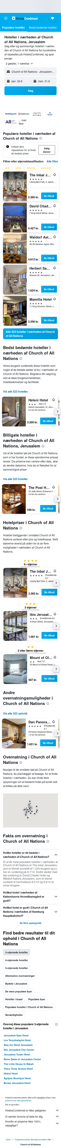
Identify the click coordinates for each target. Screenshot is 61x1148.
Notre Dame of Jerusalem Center (22, 1059)
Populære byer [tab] (36, 999)
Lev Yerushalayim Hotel (17, 1040)
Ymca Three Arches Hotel (18, 1068)
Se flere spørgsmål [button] (30, 923)
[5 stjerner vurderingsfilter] (46, 169)
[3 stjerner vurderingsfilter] (18, 169)
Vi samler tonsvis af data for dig (24, 1116)
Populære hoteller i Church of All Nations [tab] (29, 1007)
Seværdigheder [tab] (14, 1015)
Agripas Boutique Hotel (17, 1078)
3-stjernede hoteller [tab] (16, 952)
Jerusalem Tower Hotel (17, 1054)
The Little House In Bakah (19, 1064)
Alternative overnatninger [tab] (20, 975)
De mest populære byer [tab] (18, 991)
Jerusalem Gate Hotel (16, 1035)
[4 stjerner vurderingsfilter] (31, 169)
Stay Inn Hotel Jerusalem (18, 1045)
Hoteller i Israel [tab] (14, 999)
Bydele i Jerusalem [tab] (16, 983)
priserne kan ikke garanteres (18, 1100)
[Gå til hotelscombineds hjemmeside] (25, 18)
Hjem (8, 1139)
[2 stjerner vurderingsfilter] (7, 169)
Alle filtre (52, 161)
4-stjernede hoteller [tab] (16, 960)
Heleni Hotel (11, 1073)
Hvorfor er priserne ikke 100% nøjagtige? (23, 1123)
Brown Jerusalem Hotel (17, 1083)
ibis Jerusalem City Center (19, 1049)
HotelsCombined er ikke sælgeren (25, 1110)
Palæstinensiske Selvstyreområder (31, 1139)
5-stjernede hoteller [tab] (16, 968)
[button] (5, 18)
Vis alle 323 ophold (15, 713)
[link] (30, 333)
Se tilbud (49, 196)
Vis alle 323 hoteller (15, 391)
